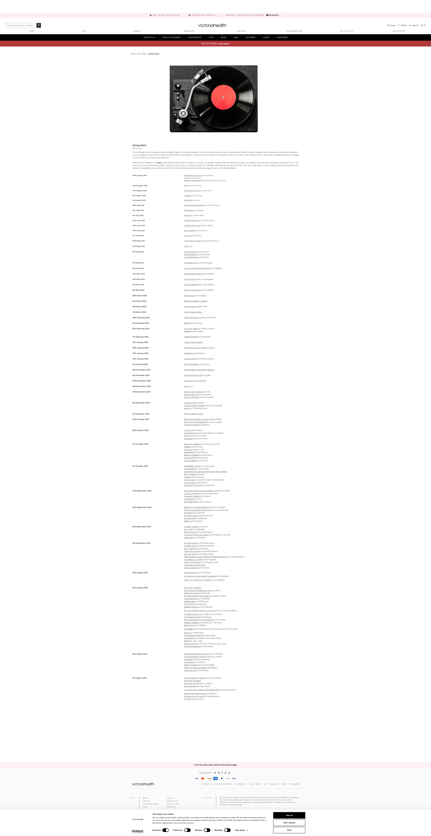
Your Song (188, 449)
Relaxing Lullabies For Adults (195, 301)
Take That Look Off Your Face (196, 419)
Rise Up (187, 323)
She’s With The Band (192, 588)
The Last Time (190, 554)
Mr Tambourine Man (192, 617)
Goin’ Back (188, 659)
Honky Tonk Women (192, 562)
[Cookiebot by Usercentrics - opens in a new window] (137, 831)
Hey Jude (188, 529)
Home (32, 31)
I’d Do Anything (190, 644)
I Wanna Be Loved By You (194, 241)
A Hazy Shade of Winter (194, 405)
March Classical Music (193, 312)
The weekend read (294, 31)
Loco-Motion (189, 662)
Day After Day (190, 518)
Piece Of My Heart (191, 397)
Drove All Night (190, 252)
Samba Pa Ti (189, 513)
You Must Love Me (191, 425)
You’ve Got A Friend (191, 190)
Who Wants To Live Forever (195, 348)
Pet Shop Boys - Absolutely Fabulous (199, 370)
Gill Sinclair (137, 148)
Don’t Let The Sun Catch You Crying (198, 610)
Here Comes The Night (193, 392)
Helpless (187, 447)
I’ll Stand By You (190, 263)
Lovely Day (188, 353)
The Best (187, 196)
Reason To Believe (191, 455)
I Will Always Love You (192, 175)
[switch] (187, 830)
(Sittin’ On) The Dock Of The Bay (197, 580)
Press (145, 807)
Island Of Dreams (191, 665)
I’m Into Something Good (194, 657)
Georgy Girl (188, 625)
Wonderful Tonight (191, 683)
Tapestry (187, 477)
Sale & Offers (399, 31)
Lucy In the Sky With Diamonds (196, 268)
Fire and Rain (189, 469)
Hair (236, 37)
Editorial (241, 31)
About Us (171, 798)
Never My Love (190, 532)
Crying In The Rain (191, 493)
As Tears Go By (190, 543)
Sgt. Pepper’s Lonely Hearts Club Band (200, 576)
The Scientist (189, 210)
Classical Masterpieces (193, 342)
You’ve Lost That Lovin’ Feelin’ (196, 535)
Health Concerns (171, 37)
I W (185, 668)
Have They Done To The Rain (200, 491)
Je (185, 526)
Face (211, 37)
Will (185, 654)
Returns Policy (173, 804)
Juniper (194, 526)
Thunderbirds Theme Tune (194, 565)
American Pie (189, 458)
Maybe (187, 641)
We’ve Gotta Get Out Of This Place (198, 620)
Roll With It (188, 200)
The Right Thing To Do (193, 485)
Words (187, 633)
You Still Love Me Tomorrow (198, 654)
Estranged (188, 438)
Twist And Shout (190, 599)
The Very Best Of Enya (193, 414)
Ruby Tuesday (190, 474)
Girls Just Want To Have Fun (195, 678)
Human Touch (189, 279)
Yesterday (188, 537)
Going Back (139, 145)
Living (266, 37)
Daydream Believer (192, 646)
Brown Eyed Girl (190, 394)
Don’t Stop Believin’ (192, 364)
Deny (289, 830)
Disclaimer (171, 807)
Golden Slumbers (191, 337)
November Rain (190, 502)
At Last (187, 236)
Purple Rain (188, 499)
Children (250, 37)
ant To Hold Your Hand (196, 668)
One (186, 246)
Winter (186, 408)
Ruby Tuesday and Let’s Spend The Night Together (205, 557)
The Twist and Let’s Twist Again (196, 596)
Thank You (188, 381)
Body (223, 37)
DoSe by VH (149, 37)
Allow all (289, 815)
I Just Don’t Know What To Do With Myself (201, 690)
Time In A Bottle (190, 460)
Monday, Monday (191, 622)
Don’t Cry (188, 436)
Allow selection (289, 823)
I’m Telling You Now (191, 614)
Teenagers (282, 37)
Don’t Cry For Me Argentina (195, 422)
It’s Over (187, 699)
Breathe (187, 331)
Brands (136, 31)
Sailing (186, 521)
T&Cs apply (223, 43)
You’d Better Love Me (192, 559)
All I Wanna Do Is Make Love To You (198, 590)
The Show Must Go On (193, 375)
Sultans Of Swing (191, 593)
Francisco (191, 573)
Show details (240, 830)
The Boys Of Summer (192, 225)
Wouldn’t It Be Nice (191, 220)
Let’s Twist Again (191, 328)
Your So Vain (189, 482)
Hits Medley (189, 629)
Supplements (195, 37)
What (186, 491)
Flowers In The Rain (192, 496)
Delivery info (172, 801)
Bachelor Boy (189, 601)
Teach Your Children (192, 444)
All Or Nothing (189, 548)
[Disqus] (215, 731)
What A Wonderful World (193, 205)
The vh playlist (347, 31)
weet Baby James (192, 466)
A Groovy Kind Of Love (193, 696)
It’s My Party (189, 604)
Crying (186, 430)
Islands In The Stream (192, 180)
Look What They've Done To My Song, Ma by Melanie (205, 471)
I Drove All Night (190, 254)
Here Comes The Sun (192, 290)
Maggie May (189, 452)
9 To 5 (186, 178)
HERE (234, 765)
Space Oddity (189, 230)
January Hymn (190, 359)
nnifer (188, 526)
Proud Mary (189, 638)
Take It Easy (189, 295)
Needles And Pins (191, 607)
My (185, 515)
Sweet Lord (191, 515)
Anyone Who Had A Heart (194, 693)
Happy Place (189, 306)
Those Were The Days (193, 635)
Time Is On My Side (191, 551)
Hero (186, 185)
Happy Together (191, 568)
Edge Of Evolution (191, 317)
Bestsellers (189, 31)
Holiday (187, 215)
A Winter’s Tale (190, 403)
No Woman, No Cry (192, 433)
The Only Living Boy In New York (197, 510)
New (84, 31)
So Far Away (189, 480)
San (185, 573)
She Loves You (190, 670)
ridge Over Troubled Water (196, 507)
